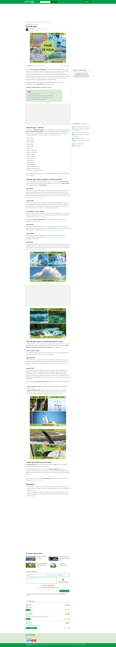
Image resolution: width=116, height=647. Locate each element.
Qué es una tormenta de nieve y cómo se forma (58, 196)
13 (69, 618)
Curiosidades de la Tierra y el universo (81, 76)
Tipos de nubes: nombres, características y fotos (82, 141)
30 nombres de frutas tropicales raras (81, 132)
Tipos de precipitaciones (62, 564)
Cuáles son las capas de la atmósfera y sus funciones (81, 129)
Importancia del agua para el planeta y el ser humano (64, 558)
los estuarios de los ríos (57, 237)
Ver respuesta (28, 628)
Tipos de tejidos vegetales (79, 138)
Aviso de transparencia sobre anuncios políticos (78, 644)
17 (69, 627)
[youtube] (33, 640)
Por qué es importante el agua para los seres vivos (41, 565)
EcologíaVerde (28, 22)
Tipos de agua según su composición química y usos (41, 97)
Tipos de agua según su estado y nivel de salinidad (41, 96)
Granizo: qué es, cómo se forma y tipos (35, 197)
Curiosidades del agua (45, 87)
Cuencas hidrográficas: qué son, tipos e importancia (81, 135)
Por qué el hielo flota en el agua (41, 557)
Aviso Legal (47, 644)
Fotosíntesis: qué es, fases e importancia (82, 127)
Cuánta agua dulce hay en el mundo (37, 99)
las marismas (48, 237)
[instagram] (30, 640)
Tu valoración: (40, 587)
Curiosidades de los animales (81, 74)
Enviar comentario (64, 591)
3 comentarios (45, 28)
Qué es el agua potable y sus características (49, 377)
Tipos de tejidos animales (79, 144)
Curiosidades (33, 22)
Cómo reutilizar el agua (58, 394)
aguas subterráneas (40, 208)
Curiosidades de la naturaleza (40, 22)
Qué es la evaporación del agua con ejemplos (36, 217)
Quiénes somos (42, 644)
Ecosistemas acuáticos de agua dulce (38, 249)
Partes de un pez (77, 146)
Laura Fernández (33, 30)
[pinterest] (35, 640)
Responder (28, 610)
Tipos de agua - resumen (35, 94)
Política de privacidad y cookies (56, 644)
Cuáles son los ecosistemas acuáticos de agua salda (52, 230)
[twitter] (28, 640)
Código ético (29, 645)
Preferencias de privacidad (66, 644)
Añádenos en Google (65, 66)
